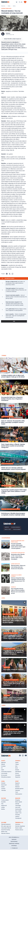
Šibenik (3, 764)
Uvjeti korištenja (14, 841)
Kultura (3, 798)
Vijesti (3, 760)
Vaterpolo (17, 790)
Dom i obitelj (18, 811)
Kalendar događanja (15, 527)
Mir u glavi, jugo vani (6, 826)
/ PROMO (3, 355)
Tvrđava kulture (5, 800)
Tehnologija (18, 805)
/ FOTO (3, 598)
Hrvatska (3, 766)
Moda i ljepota (18, 802)
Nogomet (17, 783)
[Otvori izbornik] (25, 2)
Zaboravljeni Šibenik (6, 828)
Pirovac (17, 773)
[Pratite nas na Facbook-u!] (20, 755)
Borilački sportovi (19, 788)
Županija (17, 760)
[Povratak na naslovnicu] (8, 2)
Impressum (14, 839)
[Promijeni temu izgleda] (17, 2)
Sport (17, 781)
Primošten (17, 775)
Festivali (3, 788)
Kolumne (3, 822)
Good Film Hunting (5, 829)
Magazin (17, 798)
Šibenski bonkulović (6, 824)
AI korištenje (14, 845)
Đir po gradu (4, 775)
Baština (3, 809)
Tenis (16, 792)
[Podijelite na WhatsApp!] (12, 274)
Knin (16, 766)
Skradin (17, 769)
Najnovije (3, 762)
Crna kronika (4, 773)
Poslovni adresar (16, 529)
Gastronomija (18, 809)
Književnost (4, 805)
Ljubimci (17, 816)
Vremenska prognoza (6, 771)
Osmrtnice (7, 527)
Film (2, 803)
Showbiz (3, 783)
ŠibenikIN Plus (19, 822)
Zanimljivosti (18, 818)
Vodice (16, 762)
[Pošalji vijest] (22, 2)
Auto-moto (17, 807)
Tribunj (17, 764)
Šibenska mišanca (5, 833)
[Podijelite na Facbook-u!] (7, 274)
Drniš (16, 768)
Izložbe (3, 807)
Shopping (17, 800)
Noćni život (3, 785)
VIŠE (14, 321)
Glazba (3, 786)
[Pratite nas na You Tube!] (26, 755)
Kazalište (3, 802)
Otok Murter (18, 771)
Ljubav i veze (18, 812)
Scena (3, 781)
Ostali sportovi (18, 794)
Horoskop (17, 814)
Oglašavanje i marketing (14, 843)
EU (2, 768)
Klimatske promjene (6, 777)
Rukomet (17, 786)
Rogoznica (17, 777)
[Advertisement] (14, 340)
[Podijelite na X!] (9, 274)
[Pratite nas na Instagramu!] (23, 755)
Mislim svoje (4, 831)
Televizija (3, 790)
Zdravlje (17, 803)
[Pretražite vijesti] (19, 2)
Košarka (17, 785)
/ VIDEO (3, 705)
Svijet (2, 769)
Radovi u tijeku (8, 529)
